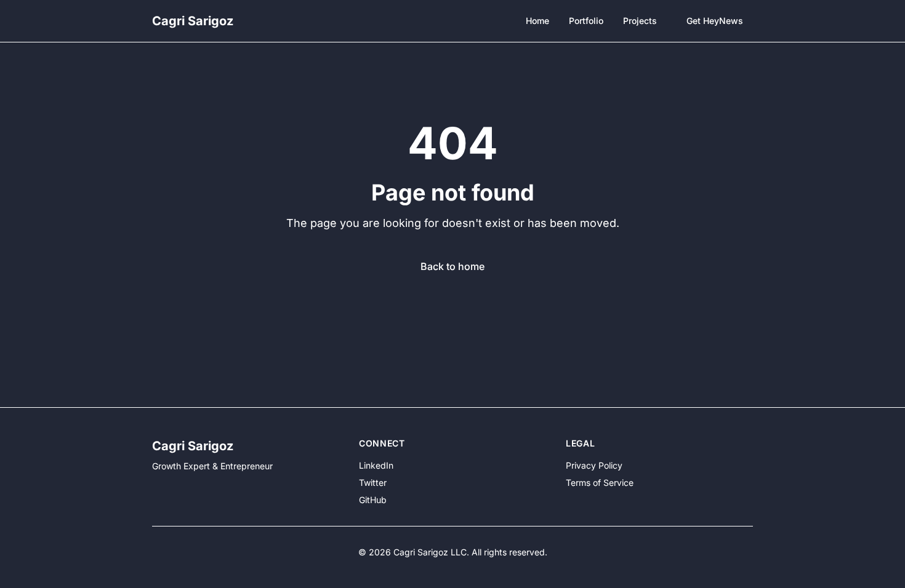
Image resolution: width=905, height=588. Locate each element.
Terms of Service (600, 482)
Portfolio (586, 20)
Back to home (452, 266)
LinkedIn (376, 465)
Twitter (373, 482)
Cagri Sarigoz (192, 21)
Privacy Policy (594, 465)
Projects (640, 20)
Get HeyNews (714, 20)
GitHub (373, 500)
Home (537, 20)
